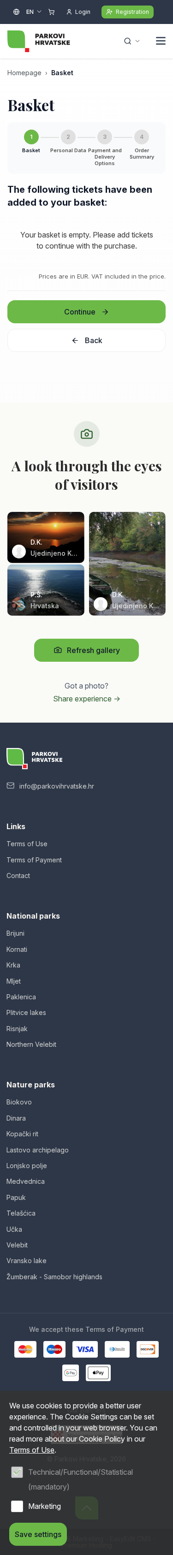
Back (93, 340)
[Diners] (117, 1349)
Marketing (44, 1506)
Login (82, 11)
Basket (62, 73)
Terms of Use (27, 844)
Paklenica (21, 997)
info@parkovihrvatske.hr (56, 786)
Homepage (24, 73)
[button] (161, 41)
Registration (132, 11)
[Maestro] (54, 1349)
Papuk (16, 1197)
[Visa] (84, 1349)
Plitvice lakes (26, 1012)
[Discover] (148, 1349)
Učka (14, 1229)
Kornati (16, 949)
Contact (18, 875)
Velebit (17, 1245)
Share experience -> (86, 698)
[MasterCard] (25, 1349)
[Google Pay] (70, 1373)
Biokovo (19, 1102)
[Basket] (51, 12)
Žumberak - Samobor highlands (54, 1277)
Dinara (16, 1118)
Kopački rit (22, 1134)
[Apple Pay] (98, 1373)
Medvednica (25, 1181)
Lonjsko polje (26, 1165)
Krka (13, 965)
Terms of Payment (34, 860)
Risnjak (17, 1029)
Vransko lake (26, 1260)
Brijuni (15, 933)
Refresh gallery (93, 650)
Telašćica (21, 1213)
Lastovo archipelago (37, 1150)
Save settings (38, 1534)
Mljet (13, 981)
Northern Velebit (31, 1044)
